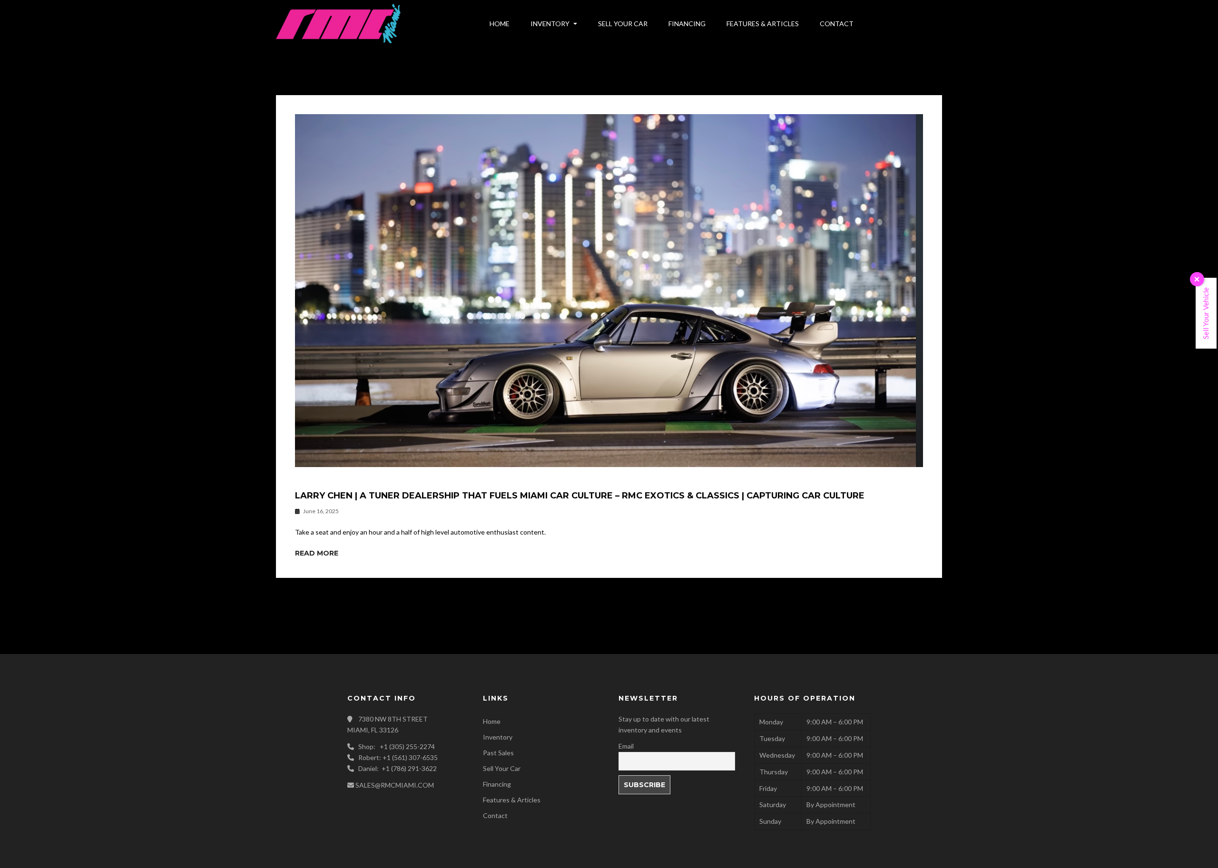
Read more (316, 553)
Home (492, 721)
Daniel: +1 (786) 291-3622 (397, 768)
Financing (497, 784)
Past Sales (498, 753)
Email (626, 746)
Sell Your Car (502, 768)
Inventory (497, 737)
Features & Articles (511, 800)
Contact (495, 815)
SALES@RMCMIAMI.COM (394, 785)
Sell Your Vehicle (1205, 313)
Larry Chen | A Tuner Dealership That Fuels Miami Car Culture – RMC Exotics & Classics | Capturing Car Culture (579, 496)
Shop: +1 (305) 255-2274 (396, 746)
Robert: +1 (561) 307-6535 (398, 757)
